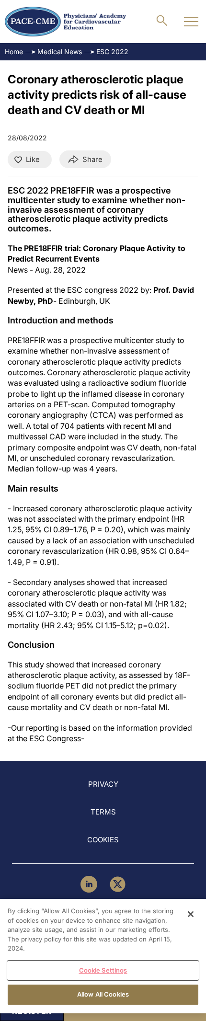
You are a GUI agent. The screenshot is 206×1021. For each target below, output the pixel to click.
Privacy (103, 784)
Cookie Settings (103, 970)
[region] (103, 956)
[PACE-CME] (65, 21)
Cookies (103, 839)
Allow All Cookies (103, 994)
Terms (103, 811)
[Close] (190, 914)
